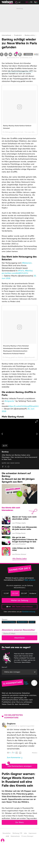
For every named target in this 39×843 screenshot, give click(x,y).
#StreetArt (33, 406)
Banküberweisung (28, 612)
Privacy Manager (27, 836)
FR (31, 2)
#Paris (21, 270)
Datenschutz (15, 836)
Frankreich (18, 35)
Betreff (4, 667)
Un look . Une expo (24, 132)
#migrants (9, 401)
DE (27, 2)
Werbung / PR (17, 833)
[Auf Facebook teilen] (3, 467)
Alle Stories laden (19, 559)
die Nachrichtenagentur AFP (20, 71)
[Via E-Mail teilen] (10, 54)
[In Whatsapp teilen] (6, 54)
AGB (7, 836)
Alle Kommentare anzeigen (19, 766)
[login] (2, 840)
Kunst (32, 622)
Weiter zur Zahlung (19, 600)
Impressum (32, 833)
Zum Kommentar (14, 757)
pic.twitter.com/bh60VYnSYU (15, 273)
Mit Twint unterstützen (22, 606)
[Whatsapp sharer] (8, 467)
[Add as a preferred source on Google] (28, 54)
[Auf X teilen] (5, 466)
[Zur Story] (19, 798)
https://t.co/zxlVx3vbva (18, 406)
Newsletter (7, 833)
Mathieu (21, 357)
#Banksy (29, 270)
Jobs (25, 833)
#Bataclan (27, 263)
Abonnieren (19, 638)
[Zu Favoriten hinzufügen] (20, 54)
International (6, 35)
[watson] (7, 2)
